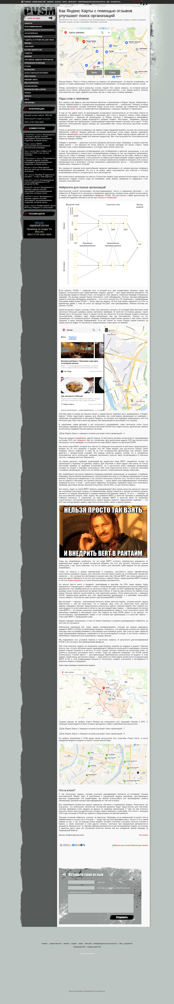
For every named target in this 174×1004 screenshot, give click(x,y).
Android (50, 2)
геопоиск (134, 20)
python (27, 66)
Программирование (33, 27)
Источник (143, 835)
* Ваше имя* (101, 882)
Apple (64, 2)
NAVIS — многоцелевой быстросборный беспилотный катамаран (37, 146)
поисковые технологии (98, 22)
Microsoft (72, 2)
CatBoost (74, 132)
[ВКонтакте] (73, 845)
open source (30, 76)
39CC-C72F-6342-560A (34, 122)
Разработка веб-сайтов (35, 89)
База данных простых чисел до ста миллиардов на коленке (38, 169)
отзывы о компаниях (81, 22)
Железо (27, 96)
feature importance (76, 580)
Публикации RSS (79, 947)
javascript (29, 46)
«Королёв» (112, 197)
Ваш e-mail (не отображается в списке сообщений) (113, 888)
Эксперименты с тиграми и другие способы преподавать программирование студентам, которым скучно (39, 137)
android (28, 56)
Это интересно (31, 33)
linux (26, 99)
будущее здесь (31, 79)
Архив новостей (39, 2)
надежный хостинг (39, 224)
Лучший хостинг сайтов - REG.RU (38, 115)
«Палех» (101, 197)
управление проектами (34, 63)
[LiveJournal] (84, 845)
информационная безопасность (39, 30)
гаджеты (28, 53)
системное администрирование (39, 60)
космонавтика (31, 86)
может (73, 109)
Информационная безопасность (91, 2)
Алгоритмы (29, 103)
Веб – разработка (113, 2)
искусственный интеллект (36, 73)
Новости (28, 23)
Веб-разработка (31, 83)
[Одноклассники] (78, 845)
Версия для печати (139, 845)
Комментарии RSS (94, 947)
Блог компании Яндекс (97, 20)
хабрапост (81, 440)
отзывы (70, 22)
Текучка (27, 43)
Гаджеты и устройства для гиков (39, 40)
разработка (29, 70)
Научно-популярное (33, 37)
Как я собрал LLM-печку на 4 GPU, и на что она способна (38, 153)
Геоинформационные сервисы (118, 20)
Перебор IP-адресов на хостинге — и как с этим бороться (39, 176)
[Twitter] (76, 845)
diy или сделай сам (33, 50)
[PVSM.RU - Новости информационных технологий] (40, 12)
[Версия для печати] (121, 845)
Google (58, 2)
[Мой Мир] (81, 845)
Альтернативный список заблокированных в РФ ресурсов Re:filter (39, 182)
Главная (27, 2)
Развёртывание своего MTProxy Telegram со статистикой (40, 207)
